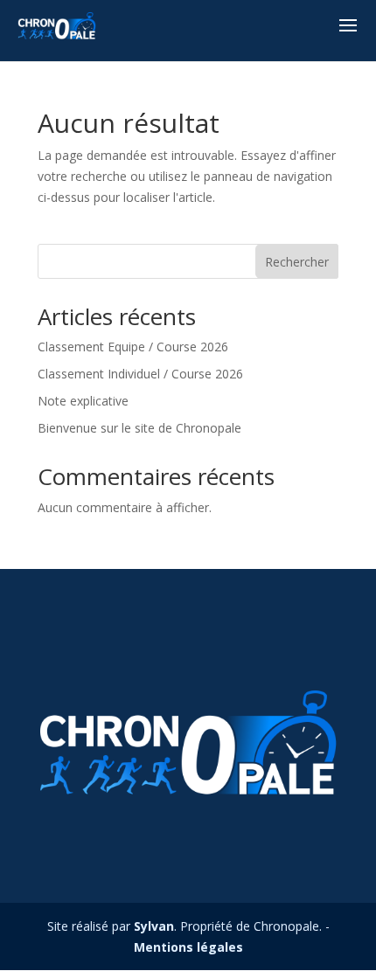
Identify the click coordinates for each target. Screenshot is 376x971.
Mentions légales (188, 947)
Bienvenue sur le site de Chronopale (139, 428)
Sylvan (154, 926)
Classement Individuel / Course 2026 (140, 373)
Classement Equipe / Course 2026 (133, 346)
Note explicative (83, 400)
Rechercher (297, 261)
